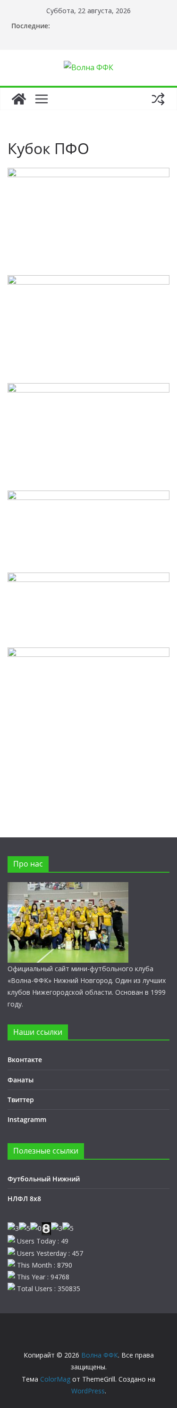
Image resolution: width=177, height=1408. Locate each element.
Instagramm (27, 1119)
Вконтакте (25, 1059)
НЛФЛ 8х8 (24, 1198)
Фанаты (21, 1079)
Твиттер (21, 1099)
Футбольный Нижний (44, 1178)
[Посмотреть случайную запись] (158, 99)
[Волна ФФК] (19, 99)
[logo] (68, 888)
